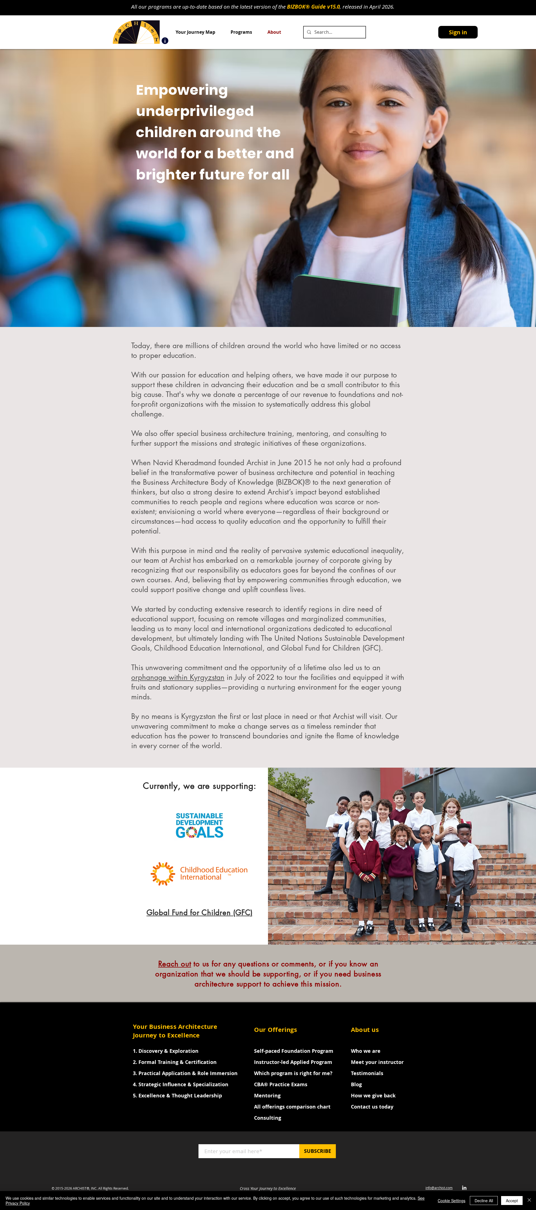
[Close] (529, 1201)
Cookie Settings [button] (451, 1200)
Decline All (484, 1200)
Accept (512, 1200)
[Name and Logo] (165, 40)
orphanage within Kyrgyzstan (177, 677)
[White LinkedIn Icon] (464, 1188)
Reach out (174, 964)
